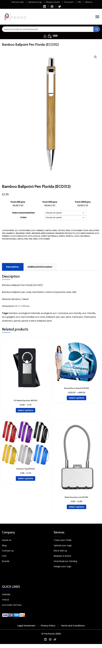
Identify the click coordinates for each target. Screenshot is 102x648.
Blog (4, 545)
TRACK (5, 599)
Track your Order (63, 540)
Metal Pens (51, 230)
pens (35, 239)
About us (89, 2)
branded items (23, 233)
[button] (95, 57)
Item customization (23, 212)
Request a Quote (53, 2)
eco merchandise (85, 233)
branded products (65, 233)
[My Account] (45, 35)
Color (23, 217)
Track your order (17, 2)
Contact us (8, 550)
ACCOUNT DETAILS (11, 605)
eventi (62, 236)
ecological (34, 236)
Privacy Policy (48, 625)
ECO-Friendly (38, 230)
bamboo (10, 233)
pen (30, 239)
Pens (67, 230)
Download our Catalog (65, 561)
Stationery (77, 230)
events (69, 236)
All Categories (22, 230)
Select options (25, 410)
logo (76, 236)
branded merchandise (43, 233)
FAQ (79, 2)
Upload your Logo (35, 2)
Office (61, 230)
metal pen (23, 239)
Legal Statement (26, 625)
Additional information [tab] (39, 266)
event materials (49, 236)
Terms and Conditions (73, 625)
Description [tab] (12, 266)
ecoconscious (19, 236)
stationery (44, 239)
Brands (5, 561)
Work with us (60, 550)
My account (68, 2)
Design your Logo (62, 566)
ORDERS (6, 594)
